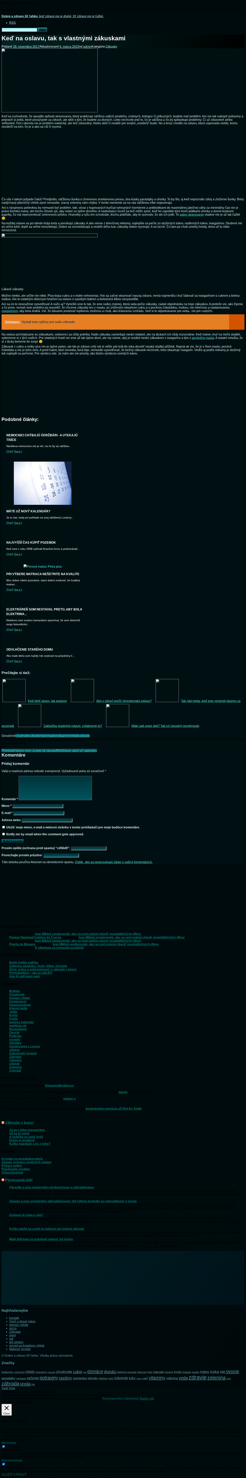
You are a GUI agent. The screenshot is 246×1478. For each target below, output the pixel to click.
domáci (110, 1372)
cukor (33, 735)
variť (145, 1378)
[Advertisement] (123, 163)
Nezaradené (18, 1029)
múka (59, 735)
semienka (80, 1378)
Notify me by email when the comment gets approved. (44, 834)
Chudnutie (17, 994)
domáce (42, 735)
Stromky (15, 1043)
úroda (25, 1383)
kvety (178, 1372)
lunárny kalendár (21, 1022)
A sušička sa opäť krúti (26, 1137)
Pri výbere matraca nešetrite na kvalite (42, 574)
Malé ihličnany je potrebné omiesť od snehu (41, 1239)
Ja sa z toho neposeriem (27, 1130)
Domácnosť (18, 1001)
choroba (51, 1372)
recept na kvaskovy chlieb (26, 1345)
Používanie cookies (16, 1169)
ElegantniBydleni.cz (59, 1085)
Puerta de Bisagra (22, 944)
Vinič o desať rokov (22, 1321)
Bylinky (14, 991)
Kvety (13, 1015)
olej (222, 1372)
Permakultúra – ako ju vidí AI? (30, 973)
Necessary (13, 1446)
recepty (14, 1039)
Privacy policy (12, 1165)
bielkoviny (7, 1372)
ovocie (232, 1371)
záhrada (10, 1383)
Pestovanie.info (19, 1180)
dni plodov (16, 1342)
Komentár (10, 799)
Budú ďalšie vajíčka (23, 962)
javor (12, 1335)
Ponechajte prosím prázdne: (22, 855)
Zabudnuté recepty (23, 1053)
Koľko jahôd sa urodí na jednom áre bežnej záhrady (46, 1228)
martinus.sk (17, 1025)
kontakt (14, 1318)
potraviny (49, 1377)
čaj (33, 1384)
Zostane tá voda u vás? (26, 1215)
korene (169, 1372)
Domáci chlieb (19, 998)
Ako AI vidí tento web (24, 976)
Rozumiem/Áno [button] (113, 1398)
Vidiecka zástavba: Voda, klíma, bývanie (38, 966)
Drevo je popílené (22, 1140)
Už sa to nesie (19, 1133)
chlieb (29, 1372)
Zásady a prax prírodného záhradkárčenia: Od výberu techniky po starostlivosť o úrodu (73, 1201)
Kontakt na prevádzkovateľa (22, 1158)
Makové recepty (20, 1349)
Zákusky (111, 46)
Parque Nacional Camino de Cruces (35, 937)
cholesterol (41, 1372)
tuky (77, 735)
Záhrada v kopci (19, 1123)
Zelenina (15, 1067)
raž (11, 1338)
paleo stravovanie (192, 214)
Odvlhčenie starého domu (29, 649)
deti (84, 1372)
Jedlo (13, 1011)
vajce (138, 1378)
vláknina (172, 1378)
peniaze (21, 1378)
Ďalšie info (147, 1398)
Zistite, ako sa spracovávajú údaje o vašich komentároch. (114, 862)
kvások (187, 1372)
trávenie (121, 1378)
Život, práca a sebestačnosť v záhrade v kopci (42, 969)
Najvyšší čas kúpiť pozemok (31, 542)
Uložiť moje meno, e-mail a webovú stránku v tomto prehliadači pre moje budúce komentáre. (73, 827)
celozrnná (19, 1372)
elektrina (121, 1372)
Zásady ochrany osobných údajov (27, 1162)
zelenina (216, 1377)
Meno (7, 805)
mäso (204, 1372)
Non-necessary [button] (12, 1460)
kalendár (158, 1372)
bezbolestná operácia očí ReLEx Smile (114, 1108)
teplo (111, 1378)
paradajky (9, 1378)
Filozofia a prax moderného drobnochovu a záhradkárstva (51, 1187)
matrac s (69, 1098)
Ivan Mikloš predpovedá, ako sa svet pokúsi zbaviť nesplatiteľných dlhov (88, 934)
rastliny (65, 1378)
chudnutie (22, 735)
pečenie (68, 735)
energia (131, 1372)
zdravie (85, 735)
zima (228, 1378)
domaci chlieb (18, 1324)
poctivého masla (203, 337)
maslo (51, 735)
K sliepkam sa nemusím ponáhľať (59, 947)
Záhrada (15, 1056)
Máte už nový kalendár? (28, 511)
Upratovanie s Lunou (24, 1046)
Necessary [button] (9, 1442)
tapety (123, 1092)
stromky (92, 1378)
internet (141, 1372)
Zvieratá (15, 1070)
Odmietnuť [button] (131, 1398)
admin (87, 46)
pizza (13, 1328)
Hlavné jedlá (18, 1008)
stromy (103, 1378)
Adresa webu (11, 820)
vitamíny (157, 1377)
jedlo (149, 1372)
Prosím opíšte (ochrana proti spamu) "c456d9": (36, 848)
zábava (14, 1050)
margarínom (10, 311)
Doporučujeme (20, 1005)
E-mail (7, 813)
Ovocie (14, 1032)
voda (183, 1377)
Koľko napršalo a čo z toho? (30, 1143)
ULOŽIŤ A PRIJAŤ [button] (14, 1474)
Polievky (15, 1036)
